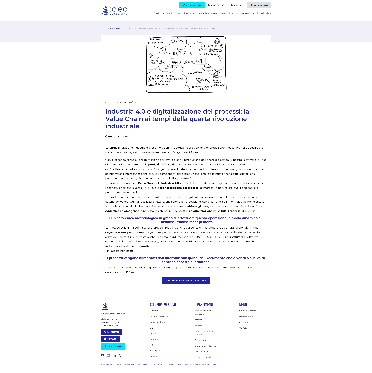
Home (110, 28)
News (118, 28)
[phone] (120, 355)
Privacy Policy (106, 364)
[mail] (108, 355)
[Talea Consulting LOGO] (114, 6)
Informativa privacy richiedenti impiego (166, 364)
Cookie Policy (119, 364)
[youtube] (102, 355)
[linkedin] (114, 355)
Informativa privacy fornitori (137, 364)
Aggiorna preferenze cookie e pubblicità (199, 364)
